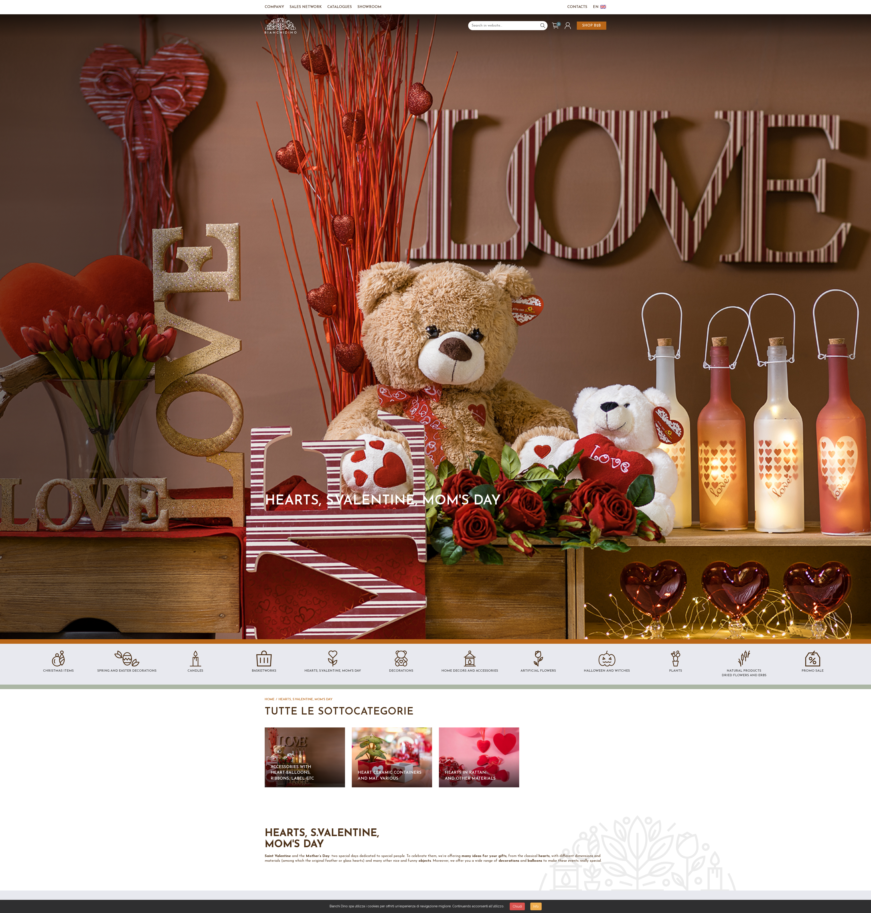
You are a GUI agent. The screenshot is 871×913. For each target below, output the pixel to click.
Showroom (369, 7)
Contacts (577, 7)
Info (536, 906)
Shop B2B (591, 25)
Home (269, 699)
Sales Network (306, 7)
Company (274, 7)
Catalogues (339, 7)
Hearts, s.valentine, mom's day (306, 699)
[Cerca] (542, 25)
